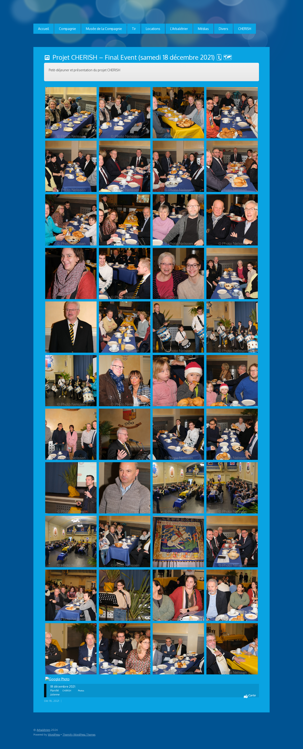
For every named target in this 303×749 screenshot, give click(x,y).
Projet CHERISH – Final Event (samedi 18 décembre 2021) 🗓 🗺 (142, 57)
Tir (134, 29)
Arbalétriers (43, 730)
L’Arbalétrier (179, 29)
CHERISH (244, 29)
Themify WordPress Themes (78, 734)
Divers (223, 29)
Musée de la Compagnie (104, 29)
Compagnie (67, 29)
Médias (203, 29)
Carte (252, 695)
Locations (153, 29)
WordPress (54, 734)
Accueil (43, 29)
